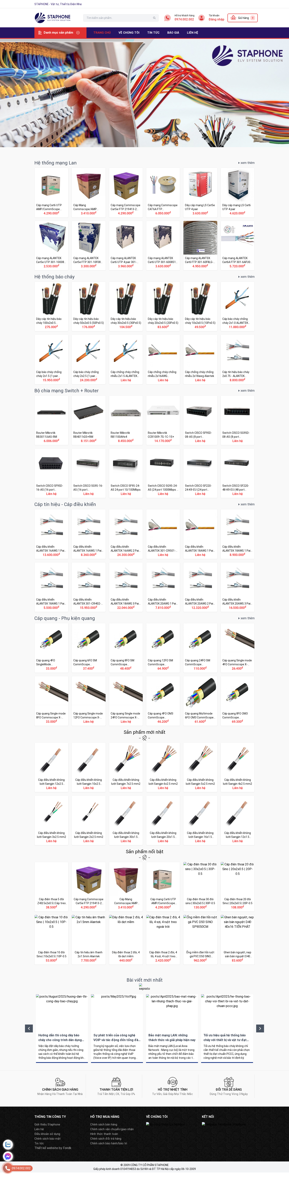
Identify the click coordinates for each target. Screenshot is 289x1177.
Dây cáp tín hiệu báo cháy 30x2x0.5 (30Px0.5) (126, 306)
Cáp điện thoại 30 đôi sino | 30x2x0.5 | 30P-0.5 (200, 886)
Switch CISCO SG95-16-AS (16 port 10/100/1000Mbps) (88, 473)
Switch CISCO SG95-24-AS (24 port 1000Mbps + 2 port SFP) (163, 473)
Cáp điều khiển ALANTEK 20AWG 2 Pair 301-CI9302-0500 (200, 587)
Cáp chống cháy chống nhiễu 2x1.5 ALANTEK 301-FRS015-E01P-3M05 (126, 359)
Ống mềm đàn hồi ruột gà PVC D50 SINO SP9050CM (200, 939)
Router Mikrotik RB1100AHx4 (126, 420)
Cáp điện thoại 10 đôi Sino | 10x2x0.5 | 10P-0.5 (51, 939)
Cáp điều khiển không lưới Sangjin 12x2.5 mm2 (51, 767)
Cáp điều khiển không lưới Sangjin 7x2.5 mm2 (126, 767)
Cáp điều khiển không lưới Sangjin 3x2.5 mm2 (51, 820)
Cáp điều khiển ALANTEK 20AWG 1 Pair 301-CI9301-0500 (163, 587)
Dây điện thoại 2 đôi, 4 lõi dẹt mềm (126, 939)
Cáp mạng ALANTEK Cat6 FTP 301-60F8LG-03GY (200, 245)
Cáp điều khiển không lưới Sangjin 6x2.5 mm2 (163, 767)
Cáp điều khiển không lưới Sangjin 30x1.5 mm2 (126, 820)
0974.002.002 (184, 19)
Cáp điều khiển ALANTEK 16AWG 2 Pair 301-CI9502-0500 (126, 534)
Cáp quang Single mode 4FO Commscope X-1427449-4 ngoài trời (237, 648)
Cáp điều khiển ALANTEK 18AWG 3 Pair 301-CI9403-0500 (126, 587)
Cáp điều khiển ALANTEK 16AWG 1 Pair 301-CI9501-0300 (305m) (88, 534)
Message (8, 1156)
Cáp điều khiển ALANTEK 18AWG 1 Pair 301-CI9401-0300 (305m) (51, 587)
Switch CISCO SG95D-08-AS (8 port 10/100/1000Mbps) (237, 420)
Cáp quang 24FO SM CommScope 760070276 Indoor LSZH (200, 648)
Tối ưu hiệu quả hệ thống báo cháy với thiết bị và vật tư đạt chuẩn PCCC (227, 1026)
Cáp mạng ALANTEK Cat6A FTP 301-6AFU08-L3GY (237, 245)
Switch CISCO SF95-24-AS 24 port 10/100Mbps (126, 473)
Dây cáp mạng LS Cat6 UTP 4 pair (237, 192)
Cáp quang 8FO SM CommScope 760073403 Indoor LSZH (126, 648)
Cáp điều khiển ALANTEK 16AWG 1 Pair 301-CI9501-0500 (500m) (51, 534)
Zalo (8, 1144)
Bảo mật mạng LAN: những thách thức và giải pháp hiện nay (172, 1026)
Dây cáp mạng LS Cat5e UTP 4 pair (200, 192)
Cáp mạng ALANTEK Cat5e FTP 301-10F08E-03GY (88, 245)
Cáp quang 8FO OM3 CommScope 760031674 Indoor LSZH (237, 701)
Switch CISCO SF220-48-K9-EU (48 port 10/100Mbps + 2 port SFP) (237, 473)
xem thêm (248, 163)
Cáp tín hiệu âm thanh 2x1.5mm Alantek (88, 939)
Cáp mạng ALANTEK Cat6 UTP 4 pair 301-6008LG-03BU (126, 245)
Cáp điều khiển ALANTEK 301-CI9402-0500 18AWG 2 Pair (88, 587)
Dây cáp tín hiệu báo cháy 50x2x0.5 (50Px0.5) (88, 306)
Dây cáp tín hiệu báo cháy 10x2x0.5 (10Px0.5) (200, 306)
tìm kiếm (154, 18)
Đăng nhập (216, 19)
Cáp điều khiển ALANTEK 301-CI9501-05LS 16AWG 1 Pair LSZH (163, 534)
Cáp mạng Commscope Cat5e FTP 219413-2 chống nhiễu (126, 192)
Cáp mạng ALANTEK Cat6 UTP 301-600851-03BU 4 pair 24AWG (163, 245)
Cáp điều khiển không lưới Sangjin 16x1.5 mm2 (200, 820)
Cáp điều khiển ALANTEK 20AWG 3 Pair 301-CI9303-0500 (237, 587)
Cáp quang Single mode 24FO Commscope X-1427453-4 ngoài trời (126, 701)
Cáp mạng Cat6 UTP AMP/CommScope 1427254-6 (51, 192)
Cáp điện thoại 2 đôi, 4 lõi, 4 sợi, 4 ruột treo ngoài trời (163, 939)
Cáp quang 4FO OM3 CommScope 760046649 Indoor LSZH (163, 701)
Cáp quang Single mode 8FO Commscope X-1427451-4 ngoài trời (51, 701)
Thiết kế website (46, 1145)
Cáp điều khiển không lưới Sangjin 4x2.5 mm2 (237, 767)
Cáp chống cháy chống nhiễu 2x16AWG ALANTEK (163, 359)
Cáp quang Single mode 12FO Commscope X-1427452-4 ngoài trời (88, 701)
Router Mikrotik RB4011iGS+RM (88, 420)
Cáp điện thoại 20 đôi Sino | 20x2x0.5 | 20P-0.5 (237, 886)
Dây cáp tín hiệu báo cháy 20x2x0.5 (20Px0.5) (163, 306)
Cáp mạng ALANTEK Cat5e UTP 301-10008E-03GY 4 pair (51, 245)
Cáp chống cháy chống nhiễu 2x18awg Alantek (200, 359)
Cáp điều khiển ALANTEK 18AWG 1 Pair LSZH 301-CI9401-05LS (200, 534)
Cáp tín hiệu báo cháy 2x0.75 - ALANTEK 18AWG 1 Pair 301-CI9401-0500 (237, 359)
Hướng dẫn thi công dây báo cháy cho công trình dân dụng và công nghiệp (62, 1026)
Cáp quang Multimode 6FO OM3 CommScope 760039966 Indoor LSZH (200, 701)
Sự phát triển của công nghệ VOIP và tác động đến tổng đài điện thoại (117, 1026)
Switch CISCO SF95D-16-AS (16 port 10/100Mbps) (51, 473)
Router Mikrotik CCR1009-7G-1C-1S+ (163, 420)
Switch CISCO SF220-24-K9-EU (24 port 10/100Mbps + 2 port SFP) (200, 473)
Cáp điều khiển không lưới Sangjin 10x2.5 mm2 (88, 767)
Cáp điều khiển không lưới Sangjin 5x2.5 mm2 (200, 767)
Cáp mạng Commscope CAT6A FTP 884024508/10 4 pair (163, 192)
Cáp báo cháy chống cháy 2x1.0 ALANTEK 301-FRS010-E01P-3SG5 (237, 306)
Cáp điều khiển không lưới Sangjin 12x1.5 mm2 (237, 820)
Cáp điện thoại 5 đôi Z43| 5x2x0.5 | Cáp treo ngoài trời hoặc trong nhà (51, 886)
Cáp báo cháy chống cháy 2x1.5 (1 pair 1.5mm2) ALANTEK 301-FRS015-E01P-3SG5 (51, 359)
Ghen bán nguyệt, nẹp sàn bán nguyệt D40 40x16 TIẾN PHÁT (237, 939)
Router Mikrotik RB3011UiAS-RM (51, 420)
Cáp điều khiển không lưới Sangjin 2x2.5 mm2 (88, 820)
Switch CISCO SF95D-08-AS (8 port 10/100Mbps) (200, 420)
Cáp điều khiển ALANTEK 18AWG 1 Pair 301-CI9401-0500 (237, 534)
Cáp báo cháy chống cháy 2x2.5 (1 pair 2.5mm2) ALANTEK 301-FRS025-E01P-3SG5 (88, 359)
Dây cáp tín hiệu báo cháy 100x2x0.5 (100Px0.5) (51, 306)
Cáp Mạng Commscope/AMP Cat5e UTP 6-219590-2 (88, 192)
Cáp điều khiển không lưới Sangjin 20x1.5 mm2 (163, 820)
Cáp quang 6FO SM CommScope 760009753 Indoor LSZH (88, 648)
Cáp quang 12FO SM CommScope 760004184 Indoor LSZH (163, 648)
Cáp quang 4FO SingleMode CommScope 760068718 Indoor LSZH (51, 648)
